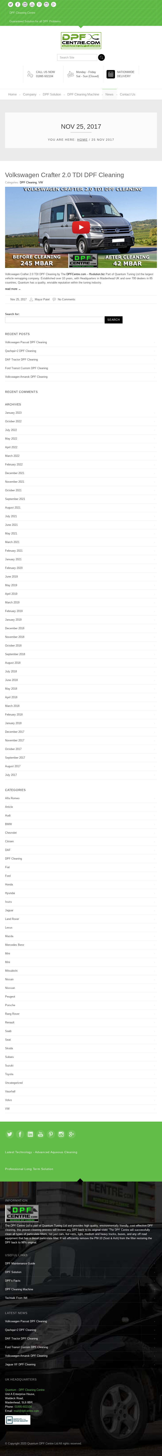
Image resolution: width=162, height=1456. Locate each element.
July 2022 (11, 430)
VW (40, 182)
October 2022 (13, 421)
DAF (8, 850)
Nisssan (10, 988)
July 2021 (11, 516)
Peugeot (10, 996)
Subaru (9, 1057)
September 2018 (15, 654)
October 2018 (13, 645)
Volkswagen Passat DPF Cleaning (26, 342)
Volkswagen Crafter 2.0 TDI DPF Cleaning (64, 174)
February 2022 (14, 464)
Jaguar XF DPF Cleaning (20, 1364)
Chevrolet (11, 832)
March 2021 (12, 542)
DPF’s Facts (12, 1280)
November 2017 (14, 740)
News (109, 94)
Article (9, 806)
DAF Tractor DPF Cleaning (21, 359)
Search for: (12, 314)
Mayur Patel (42, 299)
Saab (8, 1031)
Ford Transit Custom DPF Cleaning (26, 368)
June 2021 (11, 524)
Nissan (9, 979)
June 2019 (11, 576)
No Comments (66, 299)
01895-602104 (23, 1406)
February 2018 (14, 714)
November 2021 (14, 481)
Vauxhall (10, 1091)
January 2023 (13, 412)
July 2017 (11, 774)
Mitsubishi (11, 970)
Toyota (9, 1074)
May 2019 (11, 585)
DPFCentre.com (76, 274)
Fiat (7, 867)
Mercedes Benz (14, 944)
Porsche (10, 1005)
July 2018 (11, 671)
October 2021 (13, 490)
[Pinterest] (39, 4)
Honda (9, 884)
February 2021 (14, 550)
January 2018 (13, 723)
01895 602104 (44, 76)
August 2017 (12, 766)
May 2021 (11, 533)
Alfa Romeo (12, 798)
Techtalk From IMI (16, 1298)
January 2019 (13, 619)
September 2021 (15, 499)
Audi (8, 815)
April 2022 (11, 447)
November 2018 (14, 637)
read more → (13, 288)
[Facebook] (18, 4)
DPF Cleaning (28, 182)
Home (12, 94)
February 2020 (14, 568)
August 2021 (12, 507)
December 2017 (14, 731)
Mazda (9, 936)
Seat (8, 1039)
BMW (8, 824)
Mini (7, 953)
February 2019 (14, 611)
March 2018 (12, 705)
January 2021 (13, 559)
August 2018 (12, 662)
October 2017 (13, 749)
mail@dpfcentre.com (26, 1410)
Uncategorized (14, 1082)
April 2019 (11, 593)
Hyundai (10, 893)
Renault (9, 1022)
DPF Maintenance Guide (20, 1263)
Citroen (9, 841)
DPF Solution (52, 94)
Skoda (9, 1048)
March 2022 (12, 455)
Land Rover (12, 919)
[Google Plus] (53, 4)
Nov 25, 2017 (18, 299)
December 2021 (14, 473)
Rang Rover (12, 1013)
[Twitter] (10, 4)
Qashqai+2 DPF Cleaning (20, 350)
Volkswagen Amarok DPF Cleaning (26, 376)
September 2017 (15, 757)
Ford (8, 875)
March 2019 (12, 602)
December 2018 (14, 628)
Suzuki (9, 1065)
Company (29, 94)
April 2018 (11, 697)
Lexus (8, 927)
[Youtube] (32, 4)
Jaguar (9, 910)
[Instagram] (46, 4)
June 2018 (11, 680)
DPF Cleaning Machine (83, 94)
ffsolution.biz (97, 274)
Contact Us (127, 94)
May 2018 (11, 688)
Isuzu (8, 901)
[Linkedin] (25, 4)
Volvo (8, 1100)
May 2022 (11, 438)
